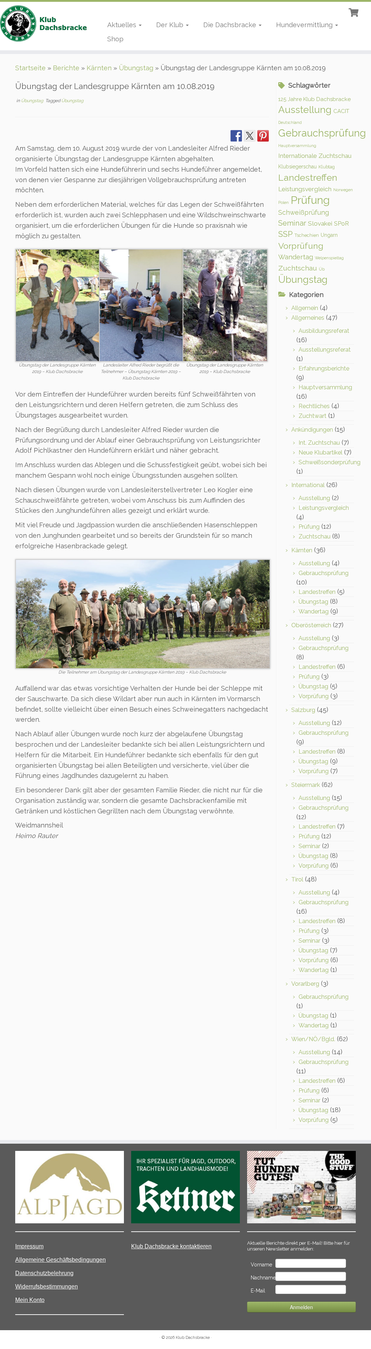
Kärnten (99, 68)
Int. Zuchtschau (319, 442)
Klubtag (326, 166)
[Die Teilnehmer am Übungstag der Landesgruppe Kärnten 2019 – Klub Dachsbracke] (142, 613)
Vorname (261, 1265)
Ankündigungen (312, 429)
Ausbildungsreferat (324, 330)
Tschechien (307, 235)
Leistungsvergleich (305, 189)
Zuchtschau (297, 268)
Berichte (66, 68)
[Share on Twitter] (249, 136)
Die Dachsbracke (230, 25)
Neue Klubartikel (320, 452)
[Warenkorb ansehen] (354, 12)
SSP (285, 234)
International (308, 485)
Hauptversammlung (297, 145)
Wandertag (295, 257)
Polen (283, 202)
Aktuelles (122, 25)
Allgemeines (307, 317)
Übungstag (136, 68)
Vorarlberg (305, 983)
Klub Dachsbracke (193, 1337)
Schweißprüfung (303, 212)
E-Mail (258, 1291)
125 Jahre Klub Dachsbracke (314, 99)
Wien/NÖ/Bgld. (313, 1039)
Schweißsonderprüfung (329, 462)
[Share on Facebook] (236, 136)
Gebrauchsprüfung (322, 133)
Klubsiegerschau (297, 166)
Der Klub (170, 25)
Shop (115, 39)
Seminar (292, 223)
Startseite (30, 68)
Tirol (297, 879)
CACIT (341, 111)
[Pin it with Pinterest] (263, 136)
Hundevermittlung (305, 25)
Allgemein (304, 308)
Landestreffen (307, 177)
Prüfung (310, 200)
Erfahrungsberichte (324, 368)
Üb (322, 269)
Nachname (262, 1278)
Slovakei (320, 223)
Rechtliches (314, 406)
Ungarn (329, 235)
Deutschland (290, 122)
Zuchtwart (312, 415)
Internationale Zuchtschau (314, 155)
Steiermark (305, 785)
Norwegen (343, 190)
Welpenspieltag (329, 258)
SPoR (341, 223)
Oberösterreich (311, 625)
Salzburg (303, 710)
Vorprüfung (300, 246)
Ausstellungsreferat (325, 349)
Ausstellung (305, 109)
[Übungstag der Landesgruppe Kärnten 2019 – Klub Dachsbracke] (57, 305)
